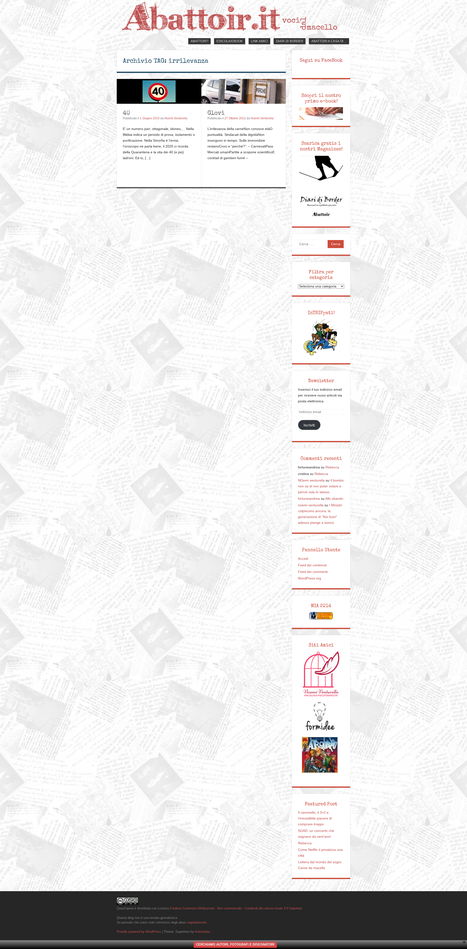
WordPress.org (309, 578)
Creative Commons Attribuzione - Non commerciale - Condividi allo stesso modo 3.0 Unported (236, 908)
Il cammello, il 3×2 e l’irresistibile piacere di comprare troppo (315, 818)
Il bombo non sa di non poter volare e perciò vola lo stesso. (321, 486)
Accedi (303, 559)
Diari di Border (289, 41)
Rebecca (332, 467)
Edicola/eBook (229, 41)
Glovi (216, 113)
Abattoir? (199, 41)
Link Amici (259, 41)
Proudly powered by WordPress (139, 931)
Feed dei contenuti (312, 565)
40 (126, 113)
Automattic (202, 931)
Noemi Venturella (175, 118)
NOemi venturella (311, 480)
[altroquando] (320, 755)
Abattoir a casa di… (329, 41)
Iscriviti (309, 425)
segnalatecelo (197, 922)
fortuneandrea (309, 498)
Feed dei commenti (313, 572)
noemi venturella (310, 505)
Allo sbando (334, 498)
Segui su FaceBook (321, 60)
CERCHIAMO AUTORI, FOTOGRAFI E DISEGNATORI (235, 944)
